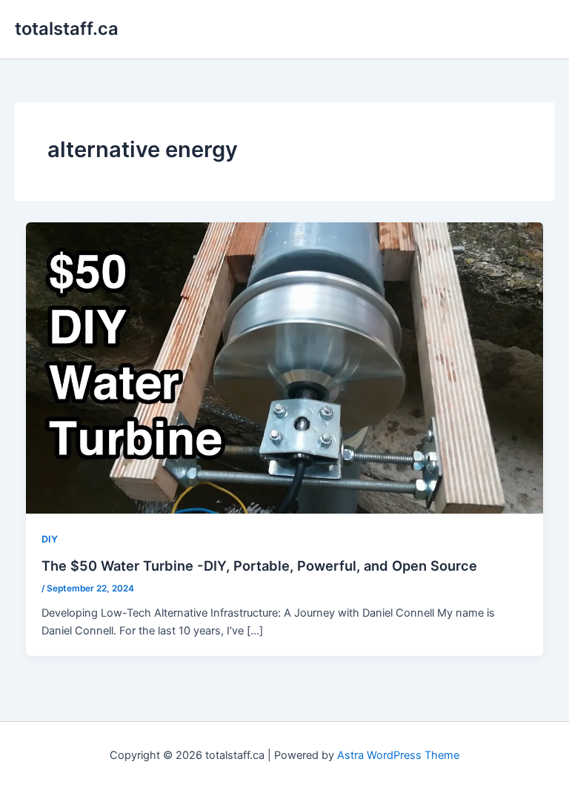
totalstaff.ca (67, 28)
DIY (49, 539)
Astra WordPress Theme (398, 755)
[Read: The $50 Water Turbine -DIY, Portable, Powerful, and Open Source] (285, 367)
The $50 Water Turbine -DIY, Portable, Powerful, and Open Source (259, 565)
